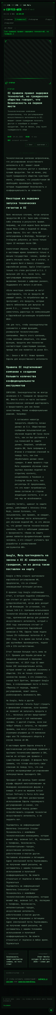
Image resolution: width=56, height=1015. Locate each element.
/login (48, 19)
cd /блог (8, 28)
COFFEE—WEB (14, 9)
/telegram (33, 19)
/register (9, 23)
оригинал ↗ (42, 145)
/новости (20, 19)
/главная (8, 19)
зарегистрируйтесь (26, 981)
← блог (30, 145)
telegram (6, 1005)
